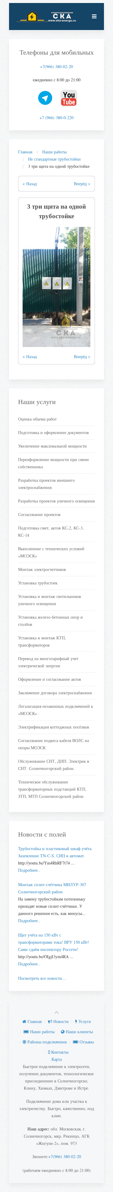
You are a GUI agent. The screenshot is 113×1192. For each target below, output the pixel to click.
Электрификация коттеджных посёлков (53, 727)
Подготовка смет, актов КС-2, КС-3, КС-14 (51, 531)
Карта (57, 1059)
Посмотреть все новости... (42, 978)
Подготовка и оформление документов (53, 432)
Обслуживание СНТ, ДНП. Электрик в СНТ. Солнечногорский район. (53, 764)
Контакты (59, 1052)
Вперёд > (82, 183)
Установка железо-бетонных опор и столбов (50, 620)
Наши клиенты (78, 1031)
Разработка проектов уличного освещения (56, 501)
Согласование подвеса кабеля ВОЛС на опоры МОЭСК (53, 744)
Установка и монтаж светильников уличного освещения (49, 599)
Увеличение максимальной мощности (52, 446)
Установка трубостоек (38, 583)
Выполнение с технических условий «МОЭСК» (51, 552)
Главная (25, 152)
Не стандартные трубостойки (54, 159)
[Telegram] (45, 98)
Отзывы (86, 1042)
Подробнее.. (29, 870)
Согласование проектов (39, 514)
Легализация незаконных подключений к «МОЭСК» (55, 709)
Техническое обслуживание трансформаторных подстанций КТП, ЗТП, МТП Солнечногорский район (52, 789)
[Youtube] (68, 98)
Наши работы (54, 152)
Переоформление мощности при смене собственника (53, 463)
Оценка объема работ (37, 419)
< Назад (30, 183)
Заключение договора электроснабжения (55, 693)
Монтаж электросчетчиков (42, 569)
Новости (60, 1021)
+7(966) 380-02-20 (56, 66)
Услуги (84, 1021)
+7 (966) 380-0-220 (56, 117)
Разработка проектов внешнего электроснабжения (46, 483)
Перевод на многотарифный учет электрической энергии (48, 662)
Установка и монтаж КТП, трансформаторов (42, 641)
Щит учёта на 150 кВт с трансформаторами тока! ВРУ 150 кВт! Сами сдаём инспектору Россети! (53, 942)
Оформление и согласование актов (49, 679)
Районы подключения (46, 1042)
